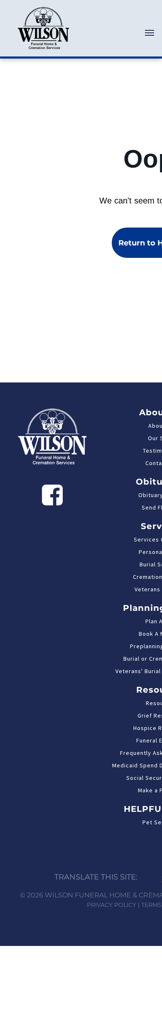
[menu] (149, 32)
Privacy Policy (111, 905)
